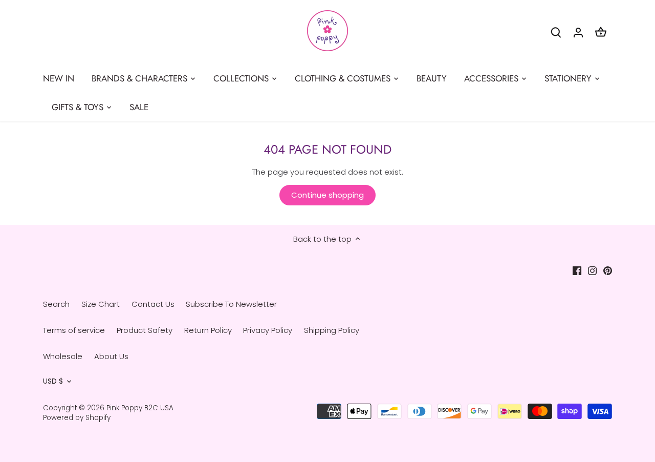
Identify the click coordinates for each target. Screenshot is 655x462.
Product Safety (144, 330)
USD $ (53, 381)
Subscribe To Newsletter (231, 304)
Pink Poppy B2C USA (139, 408)
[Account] (578, 32)
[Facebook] (577, 270)
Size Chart (100, 304)
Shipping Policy (331, 330)
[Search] (555, 32)
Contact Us (153, 304)
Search (56, 304)
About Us (111, 356)
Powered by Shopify (77, 418)
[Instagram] (592, 270)
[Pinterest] (607, 270)
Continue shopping (327, 195)
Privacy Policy (267, 330)
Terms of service (74, 330)
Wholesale (62, 356)
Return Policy (208, 330)
